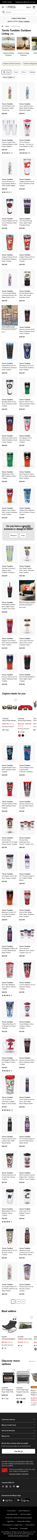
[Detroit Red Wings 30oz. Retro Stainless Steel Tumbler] (27, 897)
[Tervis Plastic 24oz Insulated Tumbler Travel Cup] (10, 91)
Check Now (25, 1474)
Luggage (27, 21)
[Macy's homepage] (3, 26)
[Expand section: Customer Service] (18, 1419)
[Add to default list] (15, 700)
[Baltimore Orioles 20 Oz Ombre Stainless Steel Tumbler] (10, 897)
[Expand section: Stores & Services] (18, 1430)
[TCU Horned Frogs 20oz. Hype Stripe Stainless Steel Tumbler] (27, 206)
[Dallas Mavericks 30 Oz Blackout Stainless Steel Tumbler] (10, 351)
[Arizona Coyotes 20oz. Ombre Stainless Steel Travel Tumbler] (27, 315)
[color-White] (26, 735)
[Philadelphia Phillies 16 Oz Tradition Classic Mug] (10, 1045)
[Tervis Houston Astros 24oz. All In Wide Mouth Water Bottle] (27, 1085)
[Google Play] (23, 1500)
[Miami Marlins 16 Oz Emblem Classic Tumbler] (10, 1196)
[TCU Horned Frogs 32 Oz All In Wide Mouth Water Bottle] (27, 1124)
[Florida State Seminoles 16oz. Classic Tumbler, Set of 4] (27, 825)
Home (7, 26)
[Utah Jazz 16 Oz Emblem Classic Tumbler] (27, 1196)
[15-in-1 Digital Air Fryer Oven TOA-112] (8, 1377)
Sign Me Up (18, 1451)
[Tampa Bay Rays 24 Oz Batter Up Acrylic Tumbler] (10, 1009)
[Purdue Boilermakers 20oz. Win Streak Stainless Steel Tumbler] (27, 278)
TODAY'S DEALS (7, 2)
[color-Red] (19, 735)
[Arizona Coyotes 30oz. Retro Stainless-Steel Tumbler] (27, 1045)
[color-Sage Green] (35, 1349)
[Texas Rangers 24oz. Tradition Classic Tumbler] (27, 1009)
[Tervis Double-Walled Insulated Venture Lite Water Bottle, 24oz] (10, 278)
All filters (28, 527)
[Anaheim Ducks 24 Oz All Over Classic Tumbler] (10, 1236)
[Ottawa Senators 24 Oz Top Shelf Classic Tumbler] (27, 789)
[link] (10, 109)
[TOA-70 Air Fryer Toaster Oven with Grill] (23, 1377)
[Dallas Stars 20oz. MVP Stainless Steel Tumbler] (10, 459)
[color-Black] (23, 735)
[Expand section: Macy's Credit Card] (18, 1425)
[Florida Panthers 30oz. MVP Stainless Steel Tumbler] (10, 789)
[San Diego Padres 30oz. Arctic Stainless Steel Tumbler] (27, 553)
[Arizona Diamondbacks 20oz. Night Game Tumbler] (27, 662)
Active (21, 21)
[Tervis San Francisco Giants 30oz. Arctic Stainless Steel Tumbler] (27, 626)
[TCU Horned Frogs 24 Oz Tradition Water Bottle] (27, 861)
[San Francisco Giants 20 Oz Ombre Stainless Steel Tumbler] (27, 459)
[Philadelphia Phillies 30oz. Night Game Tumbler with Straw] (10, 590)
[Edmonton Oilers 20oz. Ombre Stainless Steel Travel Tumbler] (10, 423)
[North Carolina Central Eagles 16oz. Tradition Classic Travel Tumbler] (27, 1160)
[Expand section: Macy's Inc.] (18, 1436)
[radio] (19, 735)
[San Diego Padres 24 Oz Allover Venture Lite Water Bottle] (10, 1272)
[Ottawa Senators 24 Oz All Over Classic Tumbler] (10, 1160)
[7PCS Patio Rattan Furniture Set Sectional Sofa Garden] (25, 707)
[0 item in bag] (33, 7)
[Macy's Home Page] (10, 7)
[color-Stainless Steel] (18, 1402)
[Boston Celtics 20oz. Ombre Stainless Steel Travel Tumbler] (27, 387)
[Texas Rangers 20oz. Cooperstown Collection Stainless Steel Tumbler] (27, 753)
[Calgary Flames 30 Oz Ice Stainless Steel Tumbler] (27, 242)
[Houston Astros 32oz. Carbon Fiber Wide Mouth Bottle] (10, 1124)
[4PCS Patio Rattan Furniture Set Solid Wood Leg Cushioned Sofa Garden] (9, 707)
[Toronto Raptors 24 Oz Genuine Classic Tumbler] (27, 970)
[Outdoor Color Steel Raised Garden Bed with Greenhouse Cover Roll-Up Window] (25, 1325)
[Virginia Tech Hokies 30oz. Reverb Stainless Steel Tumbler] (10, 626)
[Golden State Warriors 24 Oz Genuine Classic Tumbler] (27, 495)
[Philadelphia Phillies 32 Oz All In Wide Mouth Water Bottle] (10, 934)
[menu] (3, 7)
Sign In (28, 7)
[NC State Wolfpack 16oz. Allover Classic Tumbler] (10, 970)
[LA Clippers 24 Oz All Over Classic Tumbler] (10, 861)
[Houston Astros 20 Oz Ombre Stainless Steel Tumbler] (10, 662)
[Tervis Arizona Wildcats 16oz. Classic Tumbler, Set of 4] (27, 934)
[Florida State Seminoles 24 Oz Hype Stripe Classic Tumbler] (10, 825)
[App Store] (8, 1500)
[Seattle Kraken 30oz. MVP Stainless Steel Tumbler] (10, 753)
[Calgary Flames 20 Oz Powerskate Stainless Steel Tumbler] (10, 242)
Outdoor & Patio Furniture (11, 63)
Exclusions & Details (15, 1474)
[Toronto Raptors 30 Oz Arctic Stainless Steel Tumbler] (10, 206)
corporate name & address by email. (18, 1535)
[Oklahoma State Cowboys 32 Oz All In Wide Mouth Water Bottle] (27, 1236)
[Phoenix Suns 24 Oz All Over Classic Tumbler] (27, 1272)
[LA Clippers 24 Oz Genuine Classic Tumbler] (27, 423)
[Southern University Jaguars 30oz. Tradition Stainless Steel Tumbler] (10, 553)
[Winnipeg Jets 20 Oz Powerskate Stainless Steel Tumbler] (27, 351)
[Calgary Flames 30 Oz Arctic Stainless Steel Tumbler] (27, 167)
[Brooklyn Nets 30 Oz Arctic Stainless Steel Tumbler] (10, 387)
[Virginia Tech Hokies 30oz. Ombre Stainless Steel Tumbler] (10, 495)
